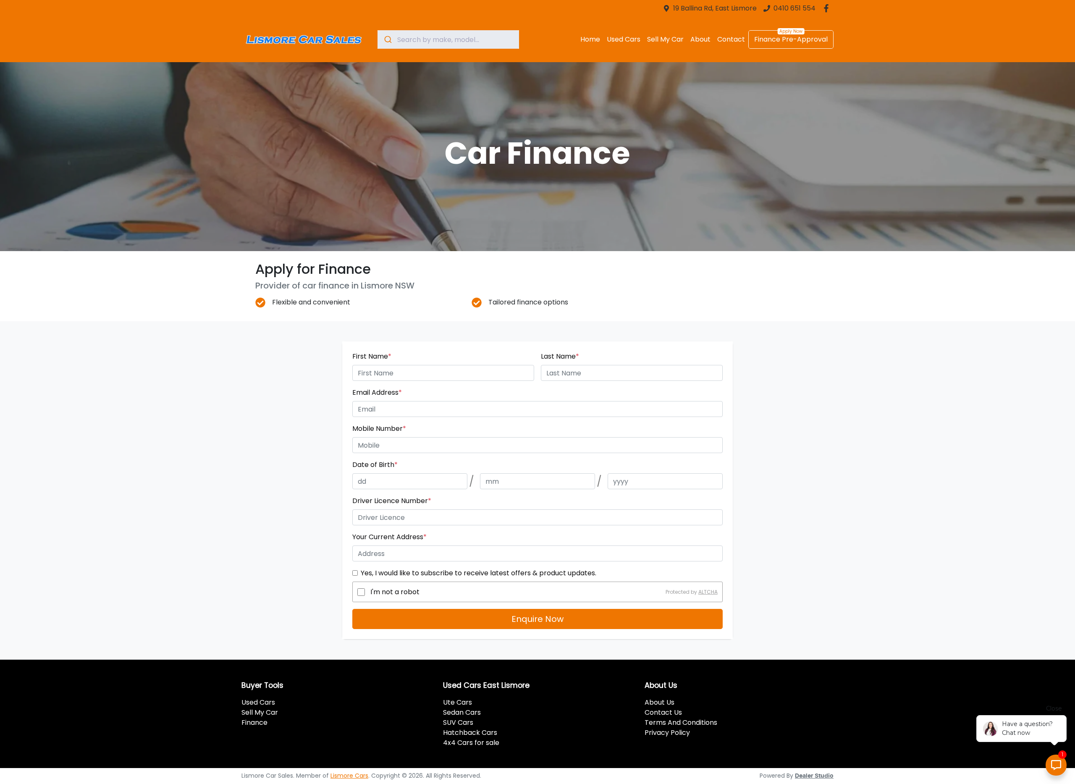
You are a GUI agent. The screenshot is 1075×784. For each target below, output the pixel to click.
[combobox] (448, 39)
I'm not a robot (395, 592)
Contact (731, 39)
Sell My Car (665, 39)
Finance (254, 722)
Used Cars (623, 39)
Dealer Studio (814, 776)
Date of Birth (375, 464)
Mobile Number (379, 428)
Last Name (560, 356)
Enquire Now (537, 619)
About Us (659, 702)
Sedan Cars (462, 712)
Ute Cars (457, 702)
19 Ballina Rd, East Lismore (715, 8)
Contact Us (663, 712)
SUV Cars (458, 722)
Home (590, 39)
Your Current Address (389, 537)
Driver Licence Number (391, 501)
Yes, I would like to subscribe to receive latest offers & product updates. (478, 573)
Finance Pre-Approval (791, 39)
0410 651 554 (794, 8)
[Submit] (387, 39)
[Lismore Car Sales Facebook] (828, 8)
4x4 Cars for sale (471, 742)
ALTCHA (708, 591)
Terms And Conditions (681, 722)
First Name (371, 356)
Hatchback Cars (470, 732)
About (700, 39)
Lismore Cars (349, 775)
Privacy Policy (667, 732)
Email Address (377, 392)
